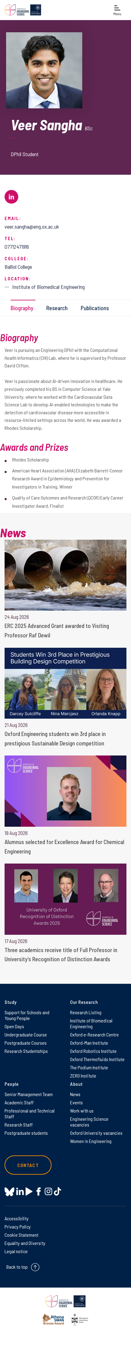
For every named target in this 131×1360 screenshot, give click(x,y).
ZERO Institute (83, 1075)
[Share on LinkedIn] (11, 197)
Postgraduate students (26, 1133)
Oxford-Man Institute (89, 1043)
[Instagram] (48, 1191)
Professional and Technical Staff (30, 1113)
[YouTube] (29, 1191)
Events (76, 1102)
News (75, 1094)
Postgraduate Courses (26, 1043)
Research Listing (85, 1012)
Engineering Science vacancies (89, 1121)
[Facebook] (38, 1191)
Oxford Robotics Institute (93, 1051)
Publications (95, 307)
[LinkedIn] (20, 1191)
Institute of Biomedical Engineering (91, 1023)
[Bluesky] (9, 1192)
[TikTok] (57, 1191)
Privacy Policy (18, 1226)
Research (57, 307)
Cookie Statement (21, 1235)
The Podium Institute (89, 1067)
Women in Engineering (91, 1141)
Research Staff (19, 1124)
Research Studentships (26, 1051)
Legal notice (16, 1251)
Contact (28, 1165)
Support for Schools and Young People (27, 1015)
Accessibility (17, 1218)
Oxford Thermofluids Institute (97, 1059)
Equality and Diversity (25, 1243)
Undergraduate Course (26, 1034)
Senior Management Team (29, 1094)
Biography (22, 307)
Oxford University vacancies (96, 1133)
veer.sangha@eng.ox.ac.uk (32, 226)
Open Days (14, 1026)
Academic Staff (19, 1102)
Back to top (17, 1267)
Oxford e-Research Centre (94, 1034)
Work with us (82, 1110)
